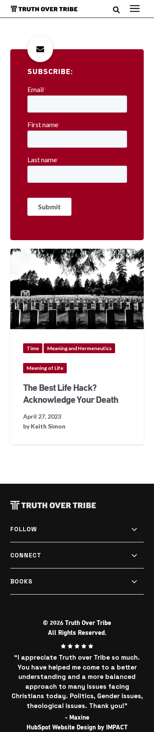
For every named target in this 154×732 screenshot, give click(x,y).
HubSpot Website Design (61, 727)
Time (33, 348)
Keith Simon (48, 426)
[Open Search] (118, 9)
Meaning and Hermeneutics (79, 348)
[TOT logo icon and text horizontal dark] (48, 9)
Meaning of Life (45, 368)
